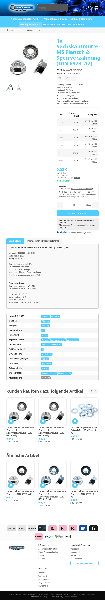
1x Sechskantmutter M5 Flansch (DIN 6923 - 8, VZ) (84, 494)
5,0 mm (45, 335)
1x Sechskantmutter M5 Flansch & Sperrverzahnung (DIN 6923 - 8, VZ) (52, 495)
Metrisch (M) (47, 354)
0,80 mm (45, 358)
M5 (43, 330)
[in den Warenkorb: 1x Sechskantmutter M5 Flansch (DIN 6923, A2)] (11, 485)
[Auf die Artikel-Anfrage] (60, 78)
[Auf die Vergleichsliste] (67, 78)
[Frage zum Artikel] (74, 78)
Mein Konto (42, 569)
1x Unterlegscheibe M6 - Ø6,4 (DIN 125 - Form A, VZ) (84, 430)
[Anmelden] (84, 7)
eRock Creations (70, 596)
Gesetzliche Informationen (80, 545)
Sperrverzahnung (57, 340)
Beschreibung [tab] (15, 240)
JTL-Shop (43, 596)
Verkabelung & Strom (55, 18)
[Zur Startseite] (21, 7)
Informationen (43, 545)
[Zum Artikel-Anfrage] (90, 7)
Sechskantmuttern (49, 373)
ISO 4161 (55, 316)
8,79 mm (45, 368)
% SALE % (79, 24)
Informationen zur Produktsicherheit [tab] (43, 240)
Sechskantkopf (72, 340)
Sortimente (49, 24)
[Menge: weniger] (60, 205)
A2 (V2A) (45, 325)
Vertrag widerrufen (84, 563)
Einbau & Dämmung (82, 18)
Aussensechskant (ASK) (51, 344)
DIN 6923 (45, 316)
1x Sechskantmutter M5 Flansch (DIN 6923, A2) (20, 492)
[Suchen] (64, 7)
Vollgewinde (46, 363)
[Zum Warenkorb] (96, 7)
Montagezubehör (29, 24)
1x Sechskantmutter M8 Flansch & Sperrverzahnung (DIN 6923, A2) (52, 431)
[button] (10, 87)
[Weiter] (96, 391)
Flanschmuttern (73, 73)
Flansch (45, 340)
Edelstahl (45, 321)
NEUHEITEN (64, 24)
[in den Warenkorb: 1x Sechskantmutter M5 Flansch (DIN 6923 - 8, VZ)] (75, 485)
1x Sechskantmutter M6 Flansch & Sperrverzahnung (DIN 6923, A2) (20, 431)
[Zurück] (91, 391)
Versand (77, 177)
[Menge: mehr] (95, 205)
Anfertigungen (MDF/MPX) (25, 18)
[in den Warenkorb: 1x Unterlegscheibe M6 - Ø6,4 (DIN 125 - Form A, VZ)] (75, 421)
